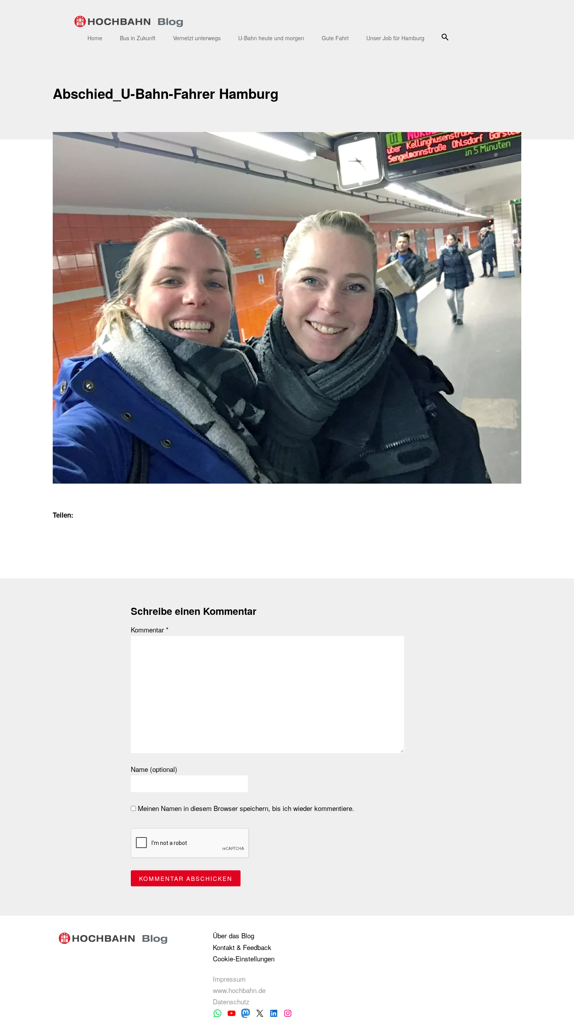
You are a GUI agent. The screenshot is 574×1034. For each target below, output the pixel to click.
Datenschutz (231, 1001)
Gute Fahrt (335, 38)
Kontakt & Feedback (242, 947)
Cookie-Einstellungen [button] (244, 958)
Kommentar (150, 629)
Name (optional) (154, 769)
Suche (446, 37)
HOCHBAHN (128, 21)
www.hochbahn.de (239, 990)
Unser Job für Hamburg (395, 38)
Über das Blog (233, 935)
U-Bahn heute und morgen (271, 38)
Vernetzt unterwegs (197, 38)
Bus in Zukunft (137, 38)
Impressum (229, 979)
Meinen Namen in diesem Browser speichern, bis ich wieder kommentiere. (245, 808)
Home (94, 38)
